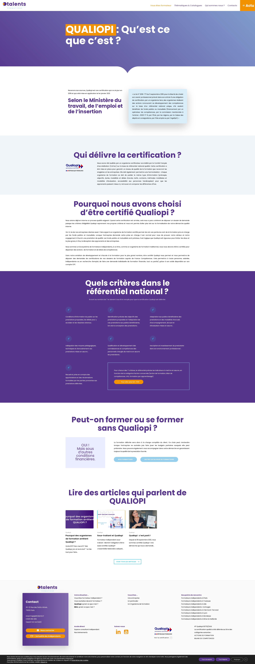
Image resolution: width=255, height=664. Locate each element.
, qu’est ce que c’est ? (86, 604)
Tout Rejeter (223, 659)
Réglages (237, 659)
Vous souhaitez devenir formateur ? (88, 601)
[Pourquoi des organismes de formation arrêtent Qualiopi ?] (80, 532)
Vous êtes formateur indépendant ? (88, 598)
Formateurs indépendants (191, 601)
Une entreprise (133, 598)
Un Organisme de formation (139, 604)
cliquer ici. (43, 662)
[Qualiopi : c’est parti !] (143, 528)
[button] (128, 381)
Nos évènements (80, 632)
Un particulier (133, 601)
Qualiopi (68, 532)
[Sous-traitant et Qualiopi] (111, 530)
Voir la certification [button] (161, 637)
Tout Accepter (207, 659)
